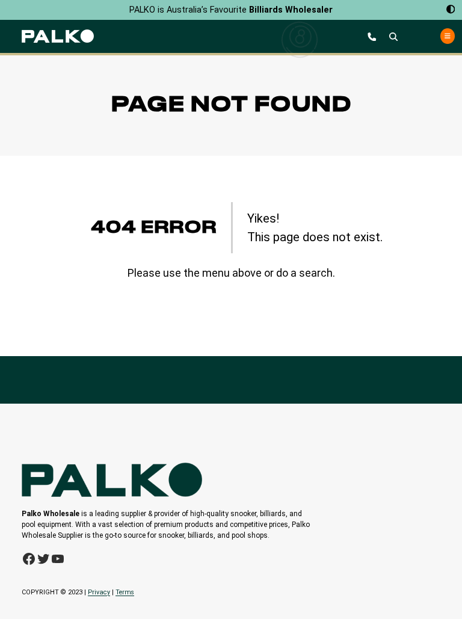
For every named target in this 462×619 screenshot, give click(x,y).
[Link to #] (393, 37)
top (450, 589)
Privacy (99, 592)
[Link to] (58, 36)
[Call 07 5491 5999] (372, 37)
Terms (125, 592)
